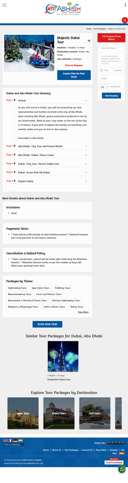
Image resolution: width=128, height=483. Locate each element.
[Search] (125, 20)
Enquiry (113, 450)
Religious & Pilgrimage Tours (23, 306)
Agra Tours (98, 413)
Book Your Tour (47, 324)
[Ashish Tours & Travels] (62, 8)
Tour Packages (99, 29)
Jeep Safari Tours (41, 287)
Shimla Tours (26, 413)
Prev (10, 413)
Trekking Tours (63, 287)
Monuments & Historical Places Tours (27, 300)
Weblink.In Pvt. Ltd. (35, 463)
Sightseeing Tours (17, 287)
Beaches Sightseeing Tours (66, 300)
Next (117, 413)
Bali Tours (62, 413)
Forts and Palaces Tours (49, 294)
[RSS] (122, 453)
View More (83, 312)
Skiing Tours (76, 306)
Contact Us (87, 450)
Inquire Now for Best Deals (74, 75)
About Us (56, 450)
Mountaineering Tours (19, 294)
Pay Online (101, 450)
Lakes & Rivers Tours (54, 306)
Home (88, 29)
